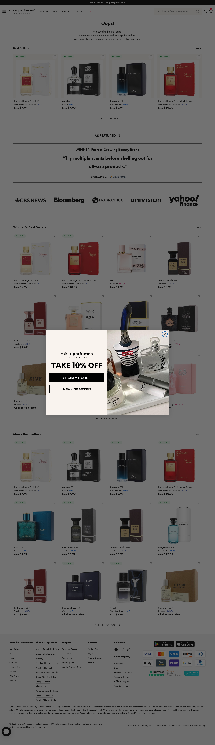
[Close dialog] (165, 334)
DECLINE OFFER (77, 389)
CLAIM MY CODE (77, 378)
